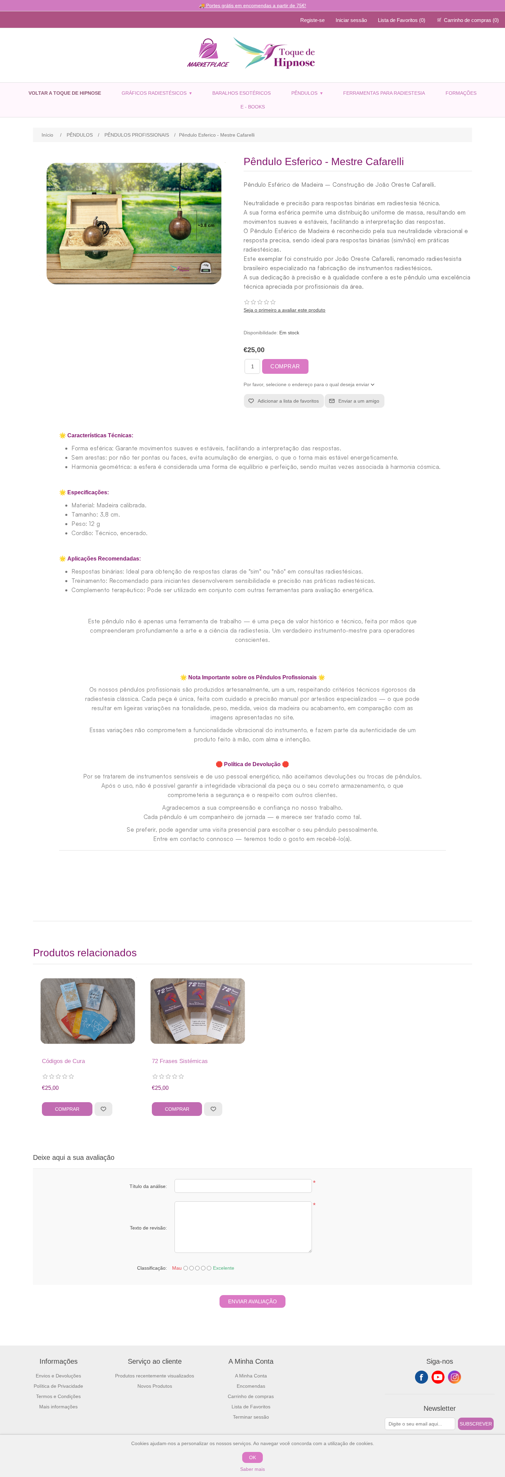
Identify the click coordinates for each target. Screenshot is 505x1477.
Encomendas (251, 1386)
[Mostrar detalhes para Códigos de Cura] (88, 1012)
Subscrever (476, 1424)
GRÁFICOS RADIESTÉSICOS (157, 93)
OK (252, 1457)
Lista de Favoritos (251, 1406)
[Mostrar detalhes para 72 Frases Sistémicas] (198, 1012)
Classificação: (152, 1268)
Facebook (421, 1377)
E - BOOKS (252, 106)
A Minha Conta (251, 1375)
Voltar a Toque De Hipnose (65, 93)
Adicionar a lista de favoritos (288, 401)
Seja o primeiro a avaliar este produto (284, 310)
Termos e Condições (58, 1396)
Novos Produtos (154, 1386)
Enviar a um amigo (358, 401)
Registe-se (312, 20)
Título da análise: (148, 1186)
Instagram (454, 1377)
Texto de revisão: (148, 1228)
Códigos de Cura (63, 1061)
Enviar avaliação (252, 1301)
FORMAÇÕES (461, 93)
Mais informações (58, 1406)
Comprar (285, 366)
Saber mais (252, 1469)
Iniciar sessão (351, 20)
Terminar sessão (251, 1417)
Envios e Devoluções (58, 1375)
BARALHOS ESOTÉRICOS (241, 93)
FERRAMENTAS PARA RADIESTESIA (384, 93)
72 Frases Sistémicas (180, 1061)
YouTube (438, 1377)
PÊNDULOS (307, 93)
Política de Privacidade (58, 1386)
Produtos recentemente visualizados (154, 1375)
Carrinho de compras (251, 1396)
